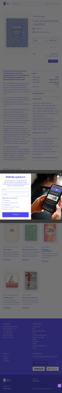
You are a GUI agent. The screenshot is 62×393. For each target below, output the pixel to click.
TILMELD (16, 214)
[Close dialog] (58, 176)
